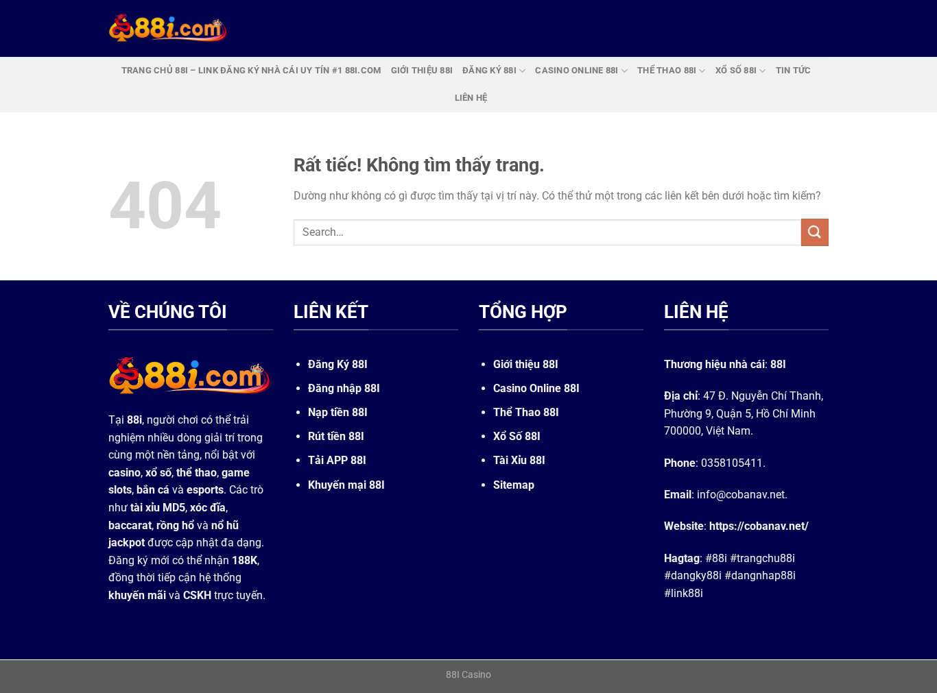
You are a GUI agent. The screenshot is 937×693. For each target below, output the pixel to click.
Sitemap (513, 484)
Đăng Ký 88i (489, 70)
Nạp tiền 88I (338, 412)
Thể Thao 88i (666, 70)
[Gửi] (815, 232)
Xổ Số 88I (517, 436)
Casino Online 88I (536, 388)
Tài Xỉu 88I (519, 460)
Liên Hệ (471, 98)
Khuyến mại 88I (346, 484)
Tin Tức (793, 70)
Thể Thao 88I (526, 412)
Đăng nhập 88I (344, 388)
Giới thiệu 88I (525, 364)
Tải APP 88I (337, 460)
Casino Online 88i (576, 70)
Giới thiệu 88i (422, 70)
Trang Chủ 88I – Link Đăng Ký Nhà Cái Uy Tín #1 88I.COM (251, 70)
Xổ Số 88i (736, 70)
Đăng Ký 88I (338, 364)
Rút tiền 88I (336, 436)
